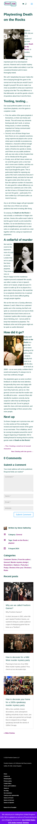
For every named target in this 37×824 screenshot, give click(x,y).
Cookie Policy (7, 783)
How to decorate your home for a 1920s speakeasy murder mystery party (18, 702)
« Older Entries (9, 733)
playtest (11, 543)
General (19, 534)
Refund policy (7, 778)
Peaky (6, 568)
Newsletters (8, 565)
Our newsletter (8, 793)
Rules (6, 570)
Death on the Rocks (28, 46)
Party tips (24, 565)
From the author (24, 559)
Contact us (7, 776)
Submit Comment (23, 514)
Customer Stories (10, 559)
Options (17, 565)
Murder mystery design (19, 562)
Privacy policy (8, 781)
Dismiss (26, 823)
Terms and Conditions (10, 786)
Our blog (6, 790)
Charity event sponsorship (11, 795)
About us (6, 788)
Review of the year (16, 568)
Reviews (27, 568)
